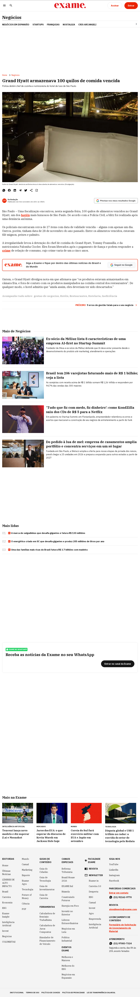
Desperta (93, 891)
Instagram (114, 875)
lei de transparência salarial (101, 993)
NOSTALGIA (69, 24)
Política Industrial (67, 939)
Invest (5, 931)
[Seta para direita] (133, 24)
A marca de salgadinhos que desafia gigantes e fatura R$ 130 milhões (48, 533)
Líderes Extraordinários (70, 922)
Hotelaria (94, 296)
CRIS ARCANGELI (87, 24)
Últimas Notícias (6, 873)
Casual (25, 864)
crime (6, 250)
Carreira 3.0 (95, 886)
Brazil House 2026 (68, 879)
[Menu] (4, 5)
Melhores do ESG (68, 967)
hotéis (25, 215)
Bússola (66, 891)
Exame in (94, 880)
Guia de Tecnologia (45, 879)
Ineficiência (109, 296)
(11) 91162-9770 (122, 897)
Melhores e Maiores (67, 959)
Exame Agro (25, 882)
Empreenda (95, 919)
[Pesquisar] (11, 5)
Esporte (26, 875)
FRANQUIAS (53, 24)
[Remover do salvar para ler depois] (36, 190)
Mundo (25, 859)
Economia (7, 902)
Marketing (27, 869)
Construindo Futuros (68, 899)
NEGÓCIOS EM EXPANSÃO (15, 24)
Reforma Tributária (67, 870)
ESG (4, 908)
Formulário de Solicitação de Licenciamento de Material (122, 928)
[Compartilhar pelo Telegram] (20, 190)
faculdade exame (94, 861)
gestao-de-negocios (46, 296)
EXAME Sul (67, 886)
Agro (91, 913)
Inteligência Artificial (8, 924)
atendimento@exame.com (123, 909)
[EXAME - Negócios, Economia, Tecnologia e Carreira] (70, 5)
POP (24, 909)
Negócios (11, 17)
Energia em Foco (70, 905)
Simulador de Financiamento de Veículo (47, 940)
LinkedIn (113, 869)
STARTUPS (38, 24)
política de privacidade (73, 993)
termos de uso (32, 993)
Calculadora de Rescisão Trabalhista (47, 916)
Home (4, 75)
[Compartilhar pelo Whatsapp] (3, 190)
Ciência (26, 903)
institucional (17, 993)
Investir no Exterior (67, 913)
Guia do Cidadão (44, 870)
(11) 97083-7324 (122, 943)
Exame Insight (5, 915)
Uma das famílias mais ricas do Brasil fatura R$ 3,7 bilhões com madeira (49, 549)
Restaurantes (78, 296)
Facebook (114, 880)
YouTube (113, 864)
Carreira (6, 897)
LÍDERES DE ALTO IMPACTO (8, 883)
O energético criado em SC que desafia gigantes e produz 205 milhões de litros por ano (57, 541)
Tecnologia (27, 889)
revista (93, 868)
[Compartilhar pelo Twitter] (25, 190)
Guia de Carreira (44, 897)
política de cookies (50, 993)
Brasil (5, 891)
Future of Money (26, 897)
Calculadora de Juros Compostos (47, 928)
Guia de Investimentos (47, 888)
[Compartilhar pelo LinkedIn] (14, 190)
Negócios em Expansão (68, 976)
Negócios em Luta (68, 930)
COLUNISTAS (8, 941)
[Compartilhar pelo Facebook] (9, 190)
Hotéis (64, 296)
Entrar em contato (118, 892)
